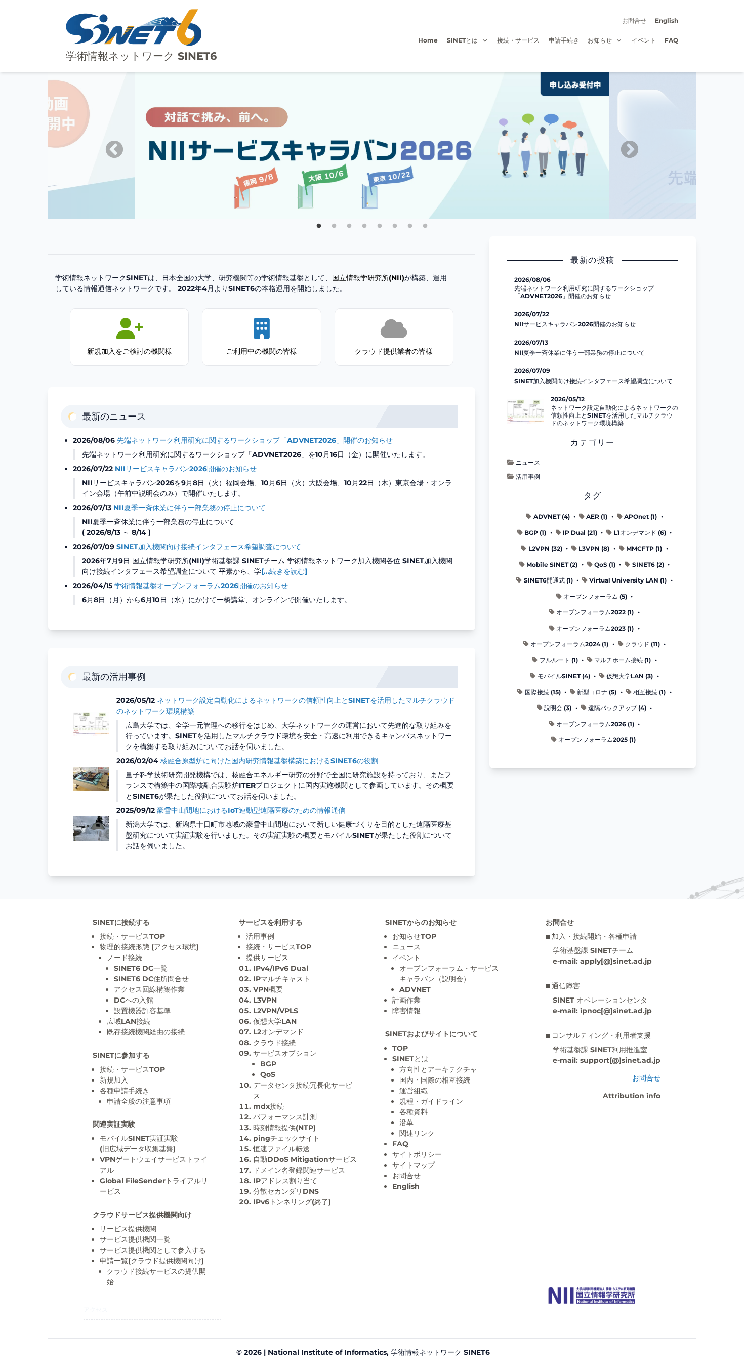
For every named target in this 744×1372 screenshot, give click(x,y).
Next (624, 145)
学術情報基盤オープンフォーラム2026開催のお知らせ (201, 585)
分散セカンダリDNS (286, 1191)
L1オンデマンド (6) (640, 532)
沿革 (406, 1122)
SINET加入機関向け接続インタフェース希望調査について (208, 546)
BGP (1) (535, 532)
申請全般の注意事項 (139, 1101)
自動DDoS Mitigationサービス (305, 1159)
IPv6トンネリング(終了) (292, 1202)
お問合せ (634, 20)
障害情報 (406, 1010)
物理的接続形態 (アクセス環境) (149, 946)
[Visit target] (372, 76)
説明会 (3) (557, 708)
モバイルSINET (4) (564, 676)
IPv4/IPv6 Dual (280, 968)
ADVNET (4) (551, 516)
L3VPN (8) (593, 548)
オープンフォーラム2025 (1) (597, 739)
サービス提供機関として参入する (153, 1250)
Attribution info (631, 1095)
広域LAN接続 (128, 1021)
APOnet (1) (640, 516)
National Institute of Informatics (327, 1352)
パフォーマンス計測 (285, 1116)
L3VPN (265, 1000)
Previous (109, 145)
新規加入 (114, 1080)
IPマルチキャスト (281, 978)
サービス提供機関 (128, 1228)
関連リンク (417, 1133)
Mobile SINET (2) (551, 564)
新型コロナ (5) (596, 692)
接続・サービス (518, 40)
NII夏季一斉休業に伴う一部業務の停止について (189, 507)
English (666, 20)
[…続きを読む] (284, 571)
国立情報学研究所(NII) (368, 277)
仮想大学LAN (275, 1021)
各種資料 (413, 1111)
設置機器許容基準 (142, 1010)
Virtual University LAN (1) (628, 580)
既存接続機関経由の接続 (146, 1031)
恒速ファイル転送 (281, 1148)
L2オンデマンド (278, 1031)
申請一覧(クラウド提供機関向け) (152, 1260)
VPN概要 (268, 989)
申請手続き (564, 40)
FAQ (671, 40)
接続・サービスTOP (132, 936)
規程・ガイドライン (431, 1101)
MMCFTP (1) (644, 548)
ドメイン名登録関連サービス (299, 1170)
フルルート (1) (559, 660)
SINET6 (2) (648, 564)
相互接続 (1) (649, 692)
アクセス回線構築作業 (149, 989)
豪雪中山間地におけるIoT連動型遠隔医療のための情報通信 (251, 810)
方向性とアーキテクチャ (438, 1069)
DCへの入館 (133, 1000)
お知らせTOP (414, 936)
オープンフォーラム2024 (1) (569, 644)
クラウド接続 (274, 1042)
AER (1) (596, 516)
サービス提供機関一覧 (135, 1239)
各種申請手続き (124, 1090)
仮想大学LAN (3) (629, 676)
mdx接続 (268, 1106)
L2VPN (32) (545, 548)
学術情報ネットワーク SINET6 (141, 56)
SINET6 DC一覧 (141, 968)
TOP (400, 1048)
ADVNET (415, 989)
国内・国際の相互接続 (434, 1080)
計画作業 (406, 1000)
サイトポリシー (417, 1154)
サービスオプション (285, 1053)
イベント (644, 40)
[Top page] (591, 1295)
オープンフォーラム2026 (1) (595, 724)
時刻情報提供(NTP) (284, 1127)
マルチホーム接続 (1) (622, 660)
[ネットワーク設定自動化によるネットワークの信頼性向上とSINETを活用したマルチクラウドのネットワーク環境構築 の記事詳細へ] (525, 411)
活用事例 (528, 476)
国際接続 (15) (543, 692)
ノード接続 (124, 957)
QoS (267, 1074)
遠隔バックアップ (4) (617, 708)
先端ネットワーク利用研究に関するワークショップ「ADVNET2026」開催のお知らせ (255, 440)
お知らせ (600, 40)
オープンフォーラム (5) (595, 596)
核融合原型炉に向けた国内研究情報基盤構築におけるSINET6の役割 (269, 760)
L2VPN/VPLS (275, 1010)
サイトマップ (413, 1165)
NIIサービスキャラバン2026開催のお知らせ (186, 468)
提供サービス (267, 957)
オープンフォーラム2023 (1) (595, 628)
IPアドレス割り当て (285, 1180)
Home (428, 40)
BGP (268, 1063)
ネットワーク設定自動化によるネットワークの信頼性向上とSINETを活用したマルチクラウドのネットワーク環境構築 (614, 415)
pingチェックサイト (286, 1138)
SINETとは (462, 40)
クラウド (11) (642, 644)
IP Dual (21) (580, 532)
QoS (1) (604, 564)
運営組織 (413, 1090)
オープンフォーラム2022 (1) (595, 612)
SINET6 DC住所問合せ (151, 978)
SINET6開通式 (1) (548, 580)
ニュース (528, 462)
